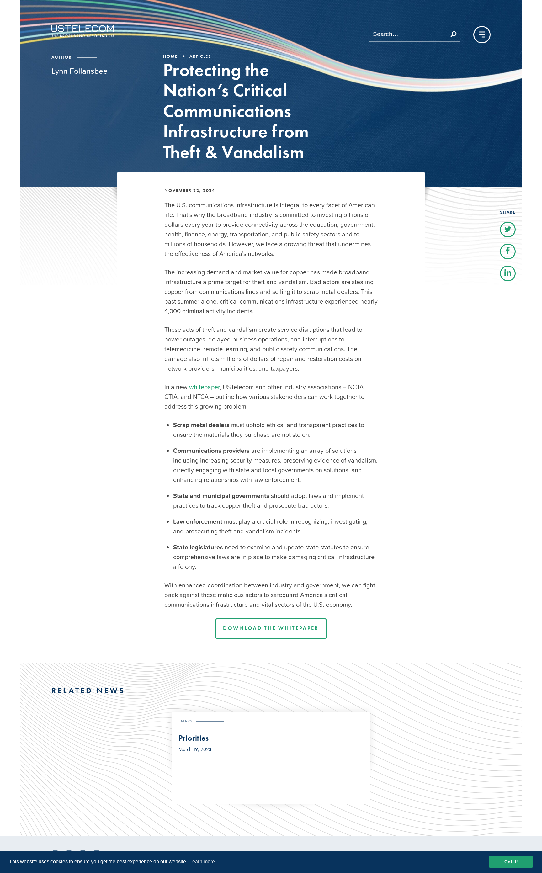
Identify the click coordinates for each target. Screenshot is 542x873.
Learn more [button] (202, 861)
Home (170, 56)
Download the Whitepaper (271, 628)
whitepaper (204, 387)
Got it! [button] (511, 861)
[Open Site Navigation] (482, 34)
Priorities (193, 738)
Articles (200, 56)
